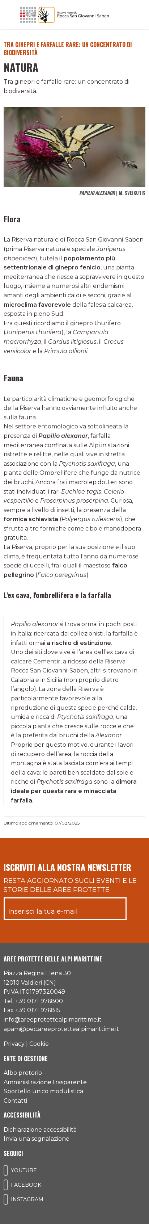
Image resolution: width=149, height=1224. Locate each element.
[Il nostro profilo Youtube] (6, 1170)
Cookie (39, 1043)
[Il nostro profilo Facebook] (6, 1184)
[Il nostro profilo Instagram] (6, 1199)
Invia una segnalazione (36, 1138)
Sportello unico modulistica (43, 1091)
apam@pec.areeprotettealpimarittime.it (61, 1029)
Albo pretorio (23, 1072)
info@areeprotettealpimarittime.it (53, 1019)
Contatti (15, 1100)
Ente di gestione (26, 1058)
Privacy (14, 1043)
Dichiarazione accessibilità (40, 1129)
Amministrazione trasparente (45, 1082)
